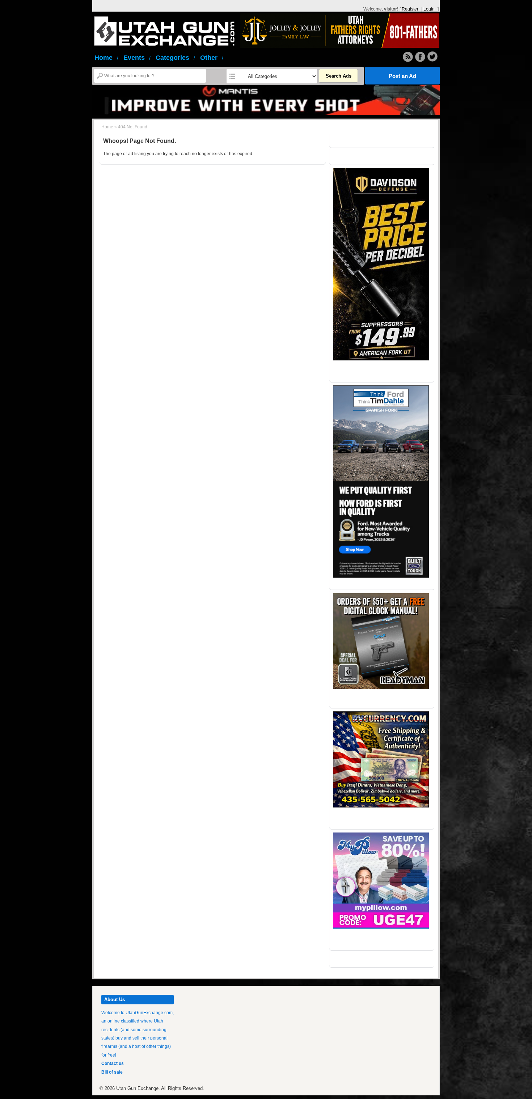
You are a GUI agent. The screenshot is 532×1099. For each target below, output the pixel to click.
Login (429, 9)
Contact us (112, 1063)
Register (410, 9)
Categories (175, 57)
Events (137, 57)
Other (211, 57)
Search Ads (338, 76)
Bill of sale (112, 1072)
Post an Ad (402, 76)
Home (106, 57)
